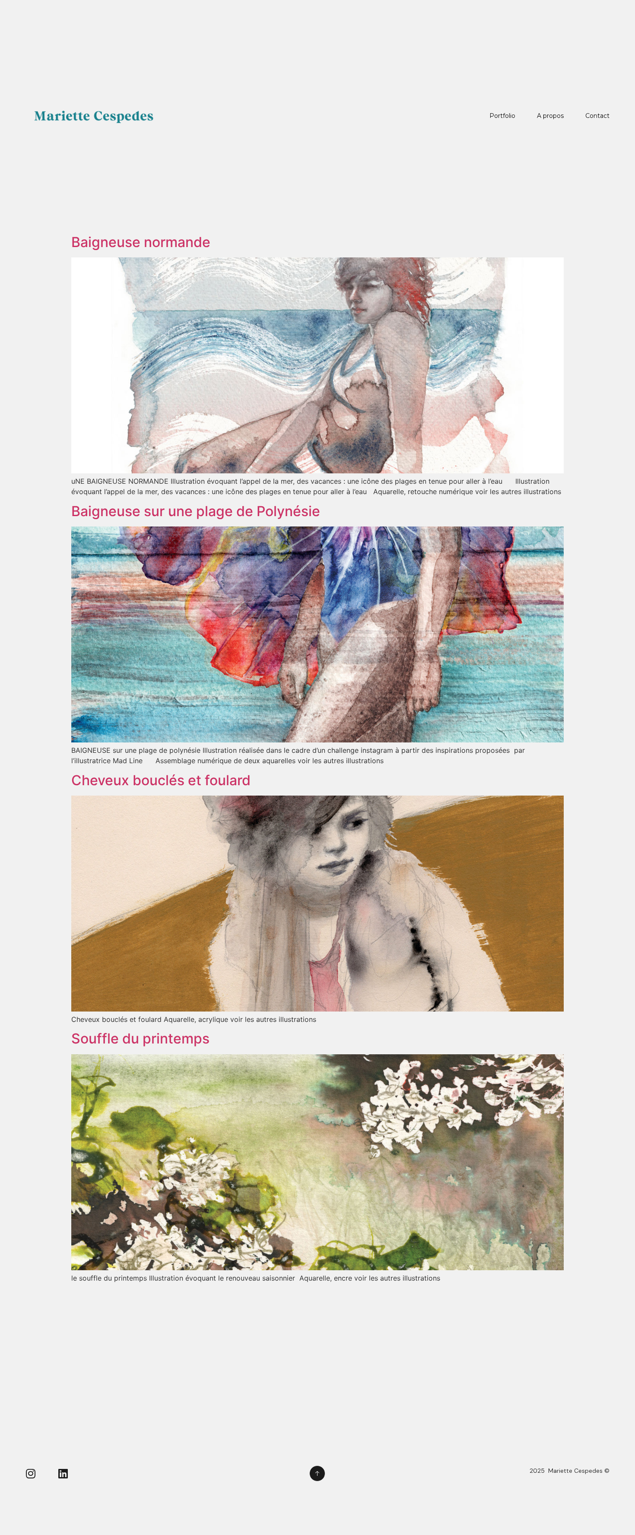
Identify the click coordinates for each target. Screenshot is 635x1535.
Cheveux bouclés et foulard (161, 780)
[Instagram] (30, 1473)
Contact (597, 116)
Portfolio (502, 116)
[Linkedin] (63, 1473)
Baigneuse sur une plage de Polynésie (195, 511)
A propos (550, 116)
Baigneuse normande (140, 242)
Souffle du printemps (140, 1038)
